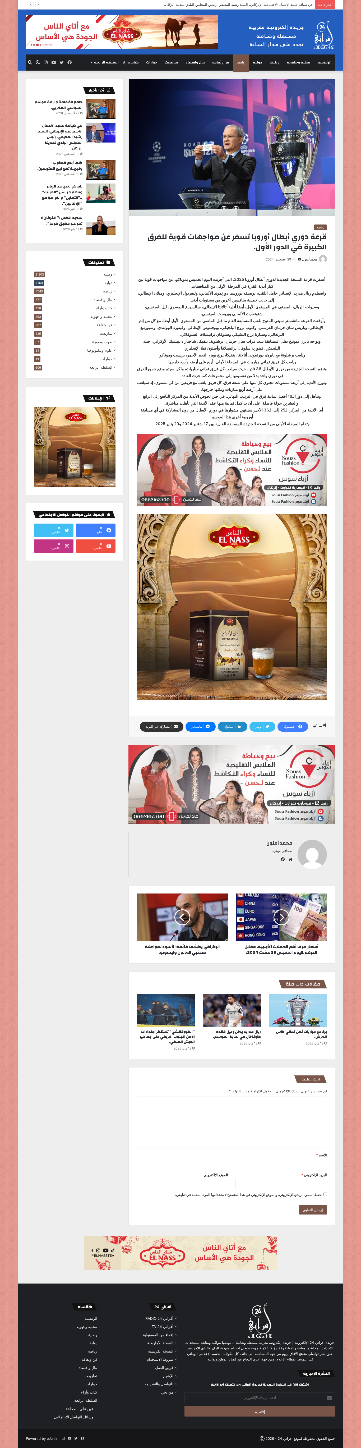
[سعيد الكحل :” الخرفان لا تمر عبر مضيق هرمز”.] (100, 225)
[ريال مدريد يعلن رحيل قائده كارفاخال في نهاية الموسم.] (232, 1010)
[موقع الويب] (289, 859)
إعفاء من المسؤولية (158, 1335)
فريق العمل (164, 1367)
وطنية (275, 62)
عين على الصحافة (79, 1408)
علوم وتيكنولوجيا (99, 350)
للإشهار (168, 1376)
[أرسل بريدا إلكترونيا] (299, 259)
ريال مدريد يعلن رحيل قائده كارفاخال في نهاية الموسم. (237, 1034)
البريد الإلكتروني (314, 1175)
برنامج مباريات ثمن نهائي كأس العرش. (301, 1034)
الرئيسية (324, 62)
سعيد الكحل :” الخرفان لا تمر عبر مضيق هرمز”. (61, 220)
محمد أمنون (309, 259)
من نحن (167, 1392)
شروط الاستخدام (160, 1359)
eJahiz (52, 1438)
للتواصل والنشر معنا (157, 1384)
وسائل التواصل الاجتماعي (73, 1417)
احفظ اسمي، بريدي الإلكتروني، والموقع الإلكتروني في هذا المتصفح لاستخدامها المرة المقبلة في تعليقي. (248, 1195)
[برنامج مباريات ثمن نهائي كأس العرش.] (298, 1010)
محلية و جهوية (101, 316)
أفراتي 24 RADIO (159, 1318)
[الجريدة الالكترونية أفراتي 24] (286, 35)
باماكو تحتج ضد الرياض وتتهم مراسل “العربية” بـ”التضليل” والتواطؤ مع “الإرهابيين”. (62, 195)
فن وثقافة (220, 62)
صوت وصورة (102, 342)
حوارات (151, 62)
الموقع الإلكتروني (215, 1175)
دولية (257, 62)
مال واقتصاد (195, 62)
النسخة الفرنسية (160, 1351)
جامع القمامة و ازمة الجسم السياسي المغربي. (58, 105)
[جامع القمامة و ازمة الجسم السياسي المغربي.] (100, 109)
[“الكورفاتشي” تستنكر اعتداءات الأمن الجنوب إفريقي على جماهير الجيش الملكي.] (166, 1010)
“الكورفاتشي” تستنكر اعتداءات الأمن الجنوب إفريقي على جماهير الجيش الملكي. (167, 1036)
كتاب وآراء (130, 62)
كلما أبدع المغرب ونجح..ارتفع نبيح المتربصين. (280, 4)
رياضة (241, 62)
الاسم (321, 1155)
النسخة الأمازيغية (160, 1343)
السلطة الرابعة (106, 62)
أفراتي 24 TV (162, 1327)
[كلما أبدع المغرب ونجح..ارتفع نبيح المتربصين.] (100, 170)
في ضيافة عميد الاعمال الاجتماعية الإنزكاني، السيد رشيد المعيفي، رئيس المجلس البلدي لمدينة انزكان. (60, 137)
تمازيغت (171, 62)
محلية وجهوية (298, 62)
